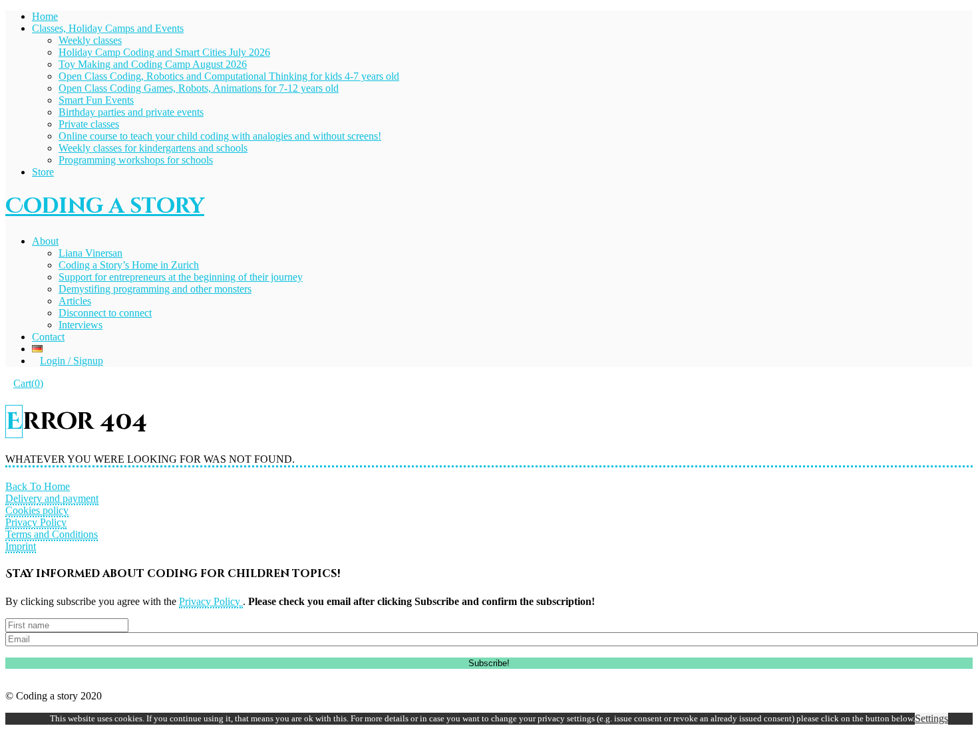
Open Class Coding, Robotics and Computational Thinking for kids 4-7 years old (229, 76)
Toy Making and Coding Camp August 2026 (153, 64)
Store (43, 172)
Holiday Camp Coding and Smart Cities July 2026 (164, 52)
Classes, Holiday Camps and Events (108, 28)
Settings (931, 718)
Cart (28, 383)
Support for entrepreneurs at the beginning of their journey (181, 277)
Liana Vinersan (90, 253)
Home (45, 16)
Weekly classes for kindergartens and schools (153, 148)
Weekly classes (90, 40)
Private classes (89, 124)
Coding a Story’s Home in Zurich (129, 265)
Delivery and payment (51, 498)
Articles (75, 300)
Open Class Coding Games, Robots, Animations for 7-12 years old (199, 88)
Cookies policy (37, 510)
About (45, 241)
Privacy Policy (36, 522)
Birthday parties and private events (131, 112)
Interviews (80, 324)
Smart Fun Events (96, 100)
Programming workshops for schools (136, 160)
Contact (48, 336)
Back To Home (37, 486)
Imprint (20, 546)
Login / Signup (71, 360)
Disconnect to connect (105, 312)
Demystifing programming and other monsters (155, 289)
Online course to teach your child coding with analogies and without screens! (220, 136)
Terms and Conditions (51, 534)
